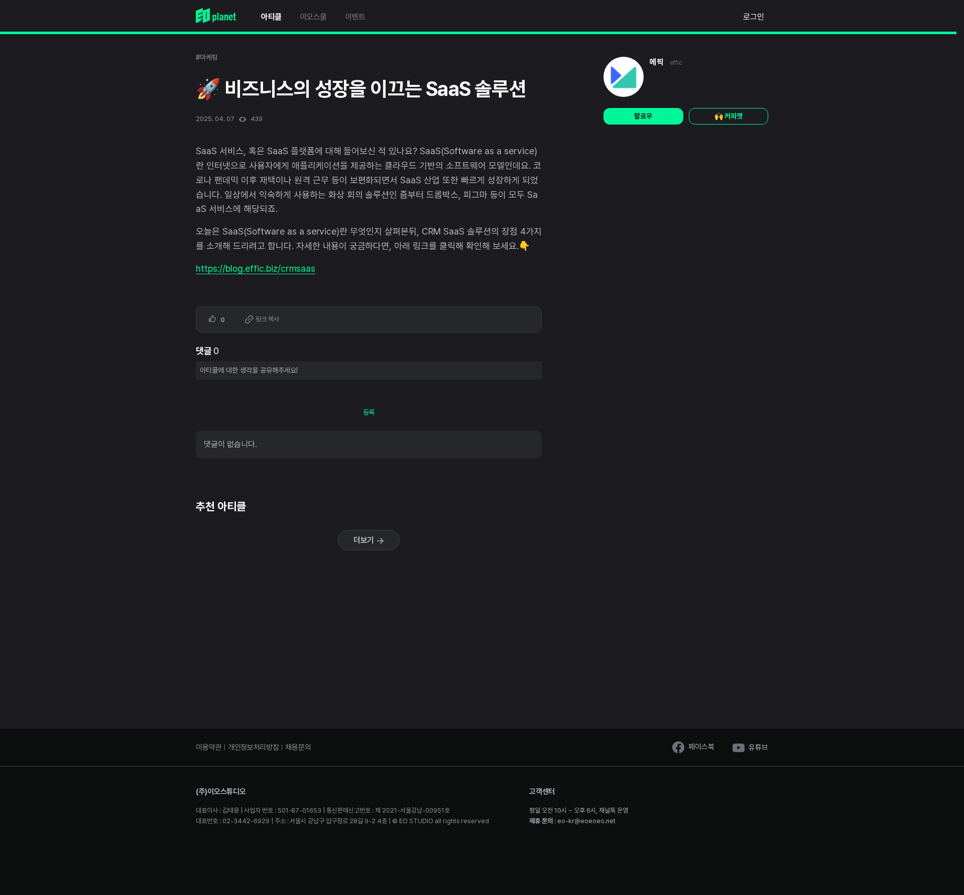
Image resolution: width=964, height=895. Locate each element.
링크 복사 (266, 319)
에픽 (657, 62)
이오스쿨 (313, 17)
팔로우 (643, 116)
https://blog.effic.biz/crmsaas (255, 268)
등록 (369, 412)
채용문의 (298, 747)
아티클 (271, 17)
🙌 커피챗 (728, 116)
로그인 (753, 17)
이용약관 (208, 747)
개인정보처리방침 (253, 747)
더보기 (365, 540)
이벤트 (355, 17)
